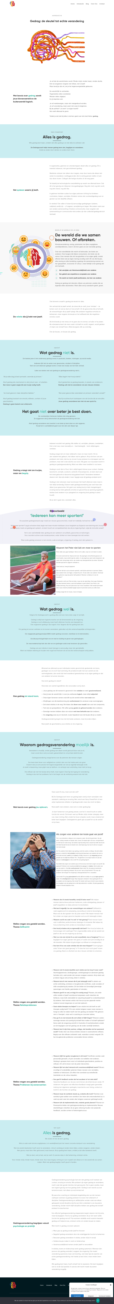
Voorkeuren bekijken (105, 1296)
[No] (112, 1300)
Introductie (80, 4)
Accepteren (77, 1296)
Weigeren (91, 1296)
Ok (98, 1300)
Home (73, 4)
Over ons (94, 4)
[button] (110, 1285)
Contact (102, 4)
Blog (87, 4)
